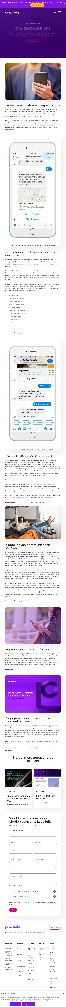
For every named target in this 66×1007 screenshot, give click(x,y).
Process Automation (8, 959)
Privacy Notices (52, 949)
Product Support (41, 958)
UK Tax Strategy (30, 983)
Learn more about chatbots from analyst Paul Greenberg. (25, 502)
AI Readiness (8, 956)
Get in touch (55, 928)
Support (42, 944)
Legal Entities (52, 982)
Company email (15, 859)
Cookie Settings (52, 970)
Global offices (30, 956)
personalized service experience (46, 262)
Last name (38, 842)
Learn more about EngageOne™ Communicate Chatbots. (25, 333)
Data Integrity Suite (18, 949)
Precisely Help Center (42, 953)
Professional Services (42, 949)
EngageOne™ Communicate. (18, 557)
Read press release (37, 5)
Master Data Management (20, 970)
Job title (13, 850)
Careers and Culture (31, 949)
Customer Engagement (9, 968)
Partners (30, 953)
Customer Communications (21, 955)
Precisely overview (30, 966)
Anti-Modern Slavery (31, 978)
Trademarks (53, 978)
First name (14, 842)
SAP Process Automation (19, 974)
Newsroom (31, 963)
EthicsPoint (31, 970)
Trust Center (31, 987)
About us (31, 944)
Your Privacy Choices (52, 960)
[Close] (63, 993)
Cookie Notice (52, 965)
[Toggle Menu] (59, 12)
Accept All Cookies (28, 1004)
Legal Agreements (53, 986)
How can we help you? (17, 833)
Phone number (39, 859)
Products (19, 944)
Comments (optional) (17, 876)
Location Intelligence (8, 952)
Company (38, 850)
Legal (52, 944)
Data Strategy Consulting (19, 960)
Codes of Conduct (30, 974)
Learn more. (9, 669)
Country (13, 866)
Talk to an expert (33, 41)
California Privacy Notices (53, 954)
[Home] (12, 12)
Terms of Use (52, 974)
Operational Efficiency (8, 964)
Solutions (8, 944)
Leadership (31, 960)
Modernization (9, 948)
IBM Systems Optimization (20, 965)
